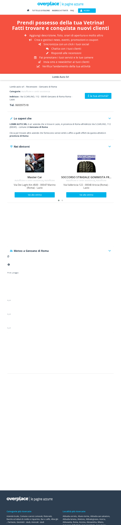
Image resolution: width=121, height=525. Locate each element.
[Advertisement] (60, 226)
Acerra (102, 519)
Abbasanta (67, 522)
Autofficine (49, 180)
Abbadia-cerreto (70, 516)
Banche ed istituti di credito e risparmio (23, 519)
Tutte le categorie (41, 10)
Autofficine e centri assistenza (35, 91)
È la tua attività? (98, 96)
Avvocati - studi (37, 522)
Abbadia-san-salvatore (99, 516)
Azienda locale (13, 516)
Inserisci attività (60, 10)
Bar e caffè (45, 519)
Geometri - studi (23, 522)
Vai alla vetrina (35, 194)
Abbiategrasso (92, 519)
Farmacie (11, 522)
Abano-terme (83, 516)
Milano (100, 522)
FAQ (72, 10)
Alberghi (54, 519)
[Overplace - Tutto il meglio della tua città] (28, 11)
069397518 (21, 105)
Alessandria (92, 522)
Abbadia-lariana (69, 519)
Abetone (81, 519)
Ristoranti (48, 516)
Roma (75, 522)
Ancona (82, 522)
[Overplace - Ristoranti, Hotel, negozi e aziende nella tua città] (60, 4)
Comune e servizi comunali (31, 516)
